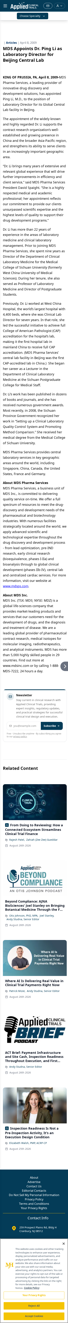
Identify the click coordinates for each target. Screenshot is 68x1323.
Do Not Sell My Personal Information (34, 1195)
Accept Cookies (34, 1316)
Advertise (34, 1182)
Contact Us (34, 1186)
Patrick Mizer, (17, 991)
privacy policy (20, 736)
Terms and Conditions (34, 1204)
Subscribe (50, 726)
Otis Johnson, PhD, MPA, (23, 915)
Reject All (34, 1305)
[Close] (64, 1244)
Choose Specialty (30, 16)
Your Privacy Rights (34, 1208)
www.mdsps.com (15, 586)
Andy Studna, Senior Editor (23, 919)
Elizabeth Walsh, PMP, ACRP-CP (28, 1143)
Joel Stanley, (47, 915)
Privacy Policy (34, 1199)
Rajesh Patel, (17, 839)
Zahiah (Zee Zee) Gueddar (42, 839)
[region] (34, 1281)
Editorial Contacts (34, 1191)
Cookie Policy (31, 1288)
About (34, 1178)
